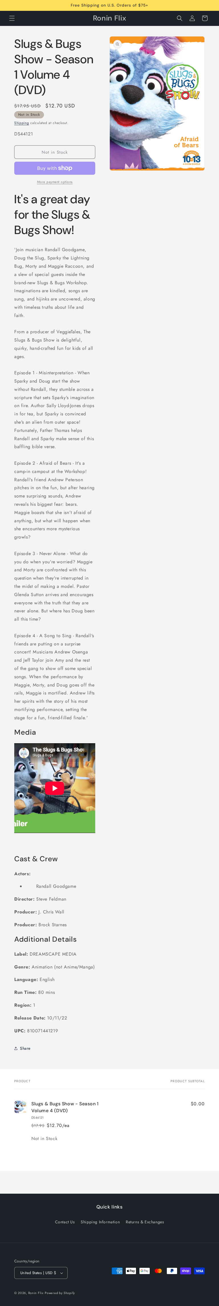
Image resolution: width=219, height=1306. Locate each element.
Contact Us (65, 1222)
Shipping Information (100, 1222)
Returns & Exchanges (145, 1222)
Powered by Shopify (60, 1293)
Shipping (21, 122)
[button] (12, 18)
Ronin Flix (36, 1293)
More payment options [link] (55, 181)
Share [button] (25, 1048)
